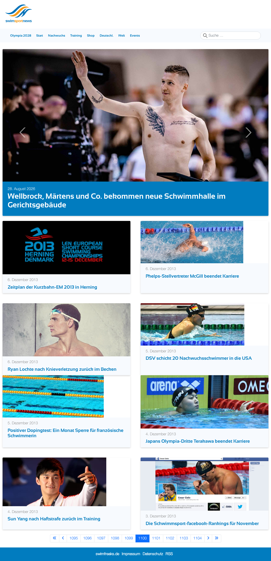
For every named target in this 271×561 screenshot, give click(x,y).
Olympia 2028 (20, 35)
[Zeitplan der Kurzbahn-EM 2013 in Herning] (66, 247)
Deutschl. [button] (106, 35)
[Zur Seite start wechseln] (54, 538)
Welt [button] (121, 35)
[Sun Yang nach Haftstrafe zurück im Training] (54, 481)
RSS (169, 554)
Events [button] (135, 35)
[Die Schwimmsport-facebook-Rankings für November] (204, 484)
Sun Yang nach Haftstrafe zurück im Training (54, 518)
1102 (170, 538)
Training (76, 35)
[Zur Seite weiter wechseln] (208, 538)
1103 (184, 538)
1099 (128, 538)
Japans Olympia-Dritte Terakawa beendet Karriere (198, 441)
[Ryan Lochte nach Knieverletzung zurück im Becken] (66, 329)
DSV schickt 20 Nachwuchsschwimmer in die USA (199, 358)
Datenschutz (153, 554)
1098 (115, 538)
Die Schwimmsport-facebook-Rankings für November (202, 523)
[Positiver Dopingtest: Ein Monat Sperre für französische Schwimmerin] (53, 396)
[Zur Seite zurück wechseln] (63, 538)
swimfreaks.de (107, 554)
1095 (73, 538)
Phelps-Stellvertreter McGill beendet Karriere (192, 276)
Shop (91, 35)
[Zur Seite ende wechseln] (216, 538)
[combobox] (230, 36)
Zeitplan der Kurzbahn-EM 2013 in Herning (52, 287)
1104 (197, 538)
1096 (87, 538)
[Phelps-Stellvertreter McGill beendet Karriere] (192, 242)
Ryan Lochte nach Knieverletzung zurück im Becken (62, 369)
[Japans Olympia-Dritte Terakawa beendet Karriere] (204, 402)
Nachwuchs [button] (56, 35)
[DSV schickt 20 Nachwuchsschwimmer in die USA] (192, 324)
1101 (156, 538)
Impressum (131, 554)
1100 (142, 538)
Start (39, 35)
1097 (101, 538)
